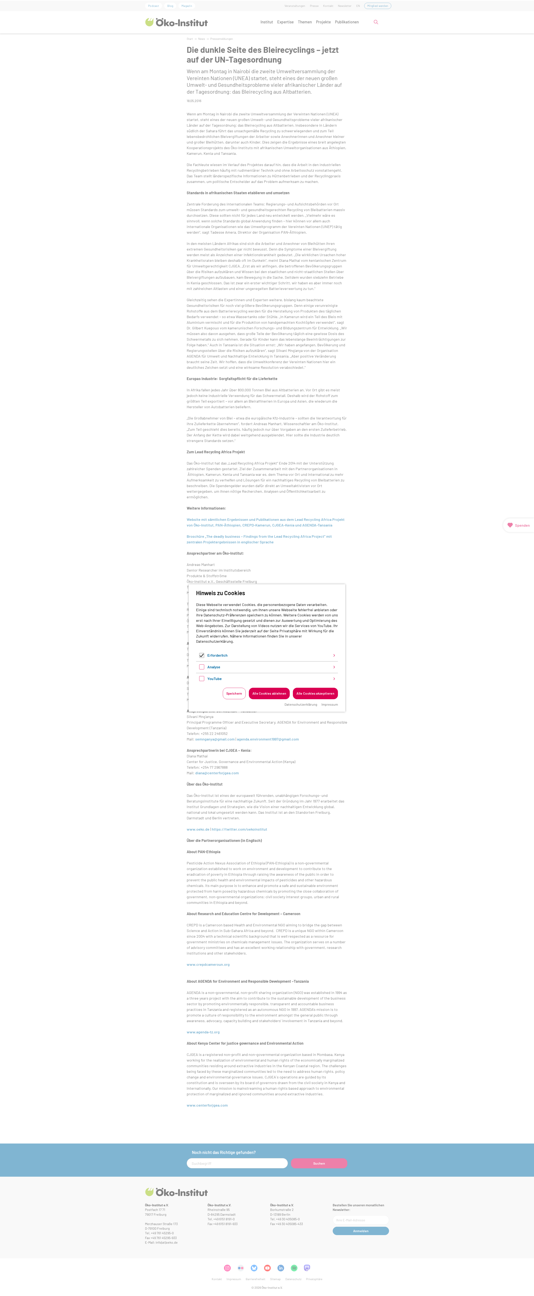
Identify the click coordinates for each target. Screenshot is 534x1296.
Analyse (213, 667)
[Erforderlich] (201, 656)
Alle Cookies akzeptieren (315, 693)
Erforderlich (217, 655)
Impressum (329, 704)
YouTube (214, 678)
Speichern (234, 693)
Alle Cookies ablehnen (269, 693)
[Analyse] (201, 668)
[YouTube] (201, 679)
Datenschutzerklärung (214, 641)
